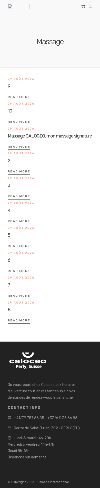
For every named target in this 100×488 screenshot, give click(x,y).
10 (10, 111)
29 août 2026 (21, 79)
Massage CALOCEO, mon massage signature (50, 136)
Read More (19, 97)
